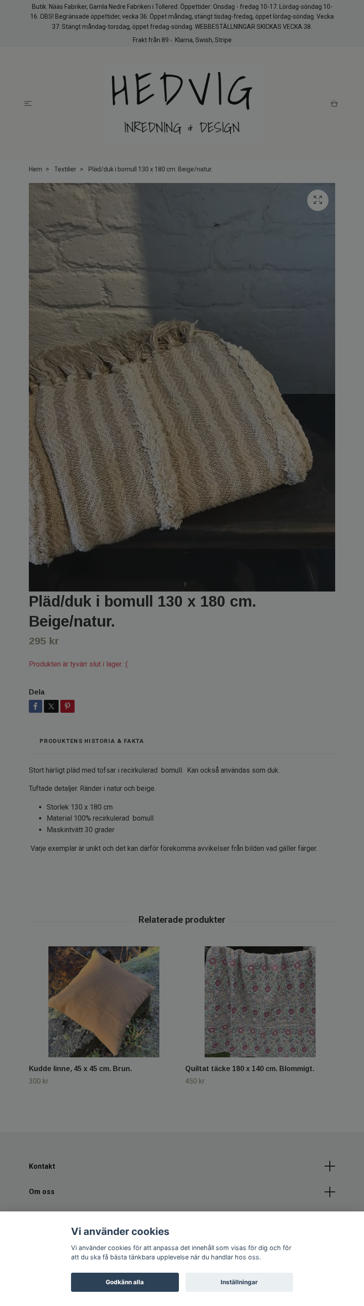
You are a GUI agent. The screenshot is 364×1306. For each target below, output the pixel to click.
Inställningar (239, 1282)
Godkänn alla (125, 1282)
